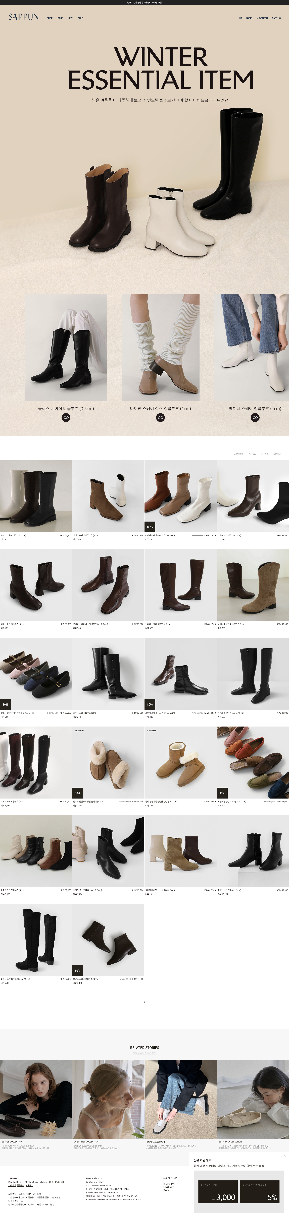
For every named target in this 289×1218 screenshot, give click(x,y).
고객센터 (12, 1185)
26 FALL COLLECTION (12, 1141)
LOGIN (249, 18)
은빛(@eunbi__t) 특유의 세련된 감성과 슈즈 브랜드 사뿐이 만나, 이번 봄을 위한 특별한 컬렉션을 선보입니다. (171, 1147)
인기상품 (252, 454)
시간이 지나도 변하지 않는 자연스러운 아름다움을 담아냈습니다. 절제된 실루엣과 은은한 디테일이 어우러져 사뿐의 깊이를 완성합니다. (245, 1147)
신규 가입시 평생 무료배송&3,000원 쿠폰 (144, 2)
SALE (80, 18)
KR (240, 18)
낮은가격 (264, 454)
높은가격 (277, 454)
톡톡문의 (20, 1185)
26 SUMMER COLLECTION (86, 1141)
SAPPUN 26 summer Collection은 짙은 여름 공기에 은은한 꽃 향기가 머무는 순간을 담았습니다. (97, 1147)
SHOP (50, 18)
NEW (70, 18)
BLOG (166, 1189)
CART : (276, 18)
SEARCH (263, 18)
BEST (60, 18)
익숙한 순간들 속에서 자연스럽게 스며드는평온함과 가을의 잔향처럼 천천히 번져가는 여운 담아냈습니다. (25, 1147)
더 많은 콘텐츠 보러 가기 (144, 1053)
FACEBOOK (168, 1186)
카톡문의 (29, 1185)
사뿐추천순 (239, 454)
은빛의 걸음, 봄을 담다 (155, 1141)
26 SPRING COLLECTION (230, 1141)
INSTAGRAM (169, 1183)
